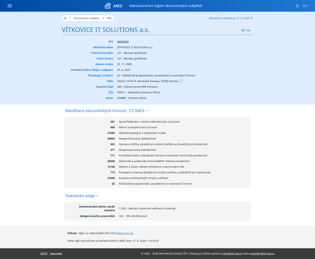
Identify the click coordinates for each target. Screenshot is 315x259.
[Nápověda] (297, 6)
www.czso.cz (124, 233)
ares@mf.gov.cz (232, 253)
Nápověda (56, 253)
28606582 (123, 41)
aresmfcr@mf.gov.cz (262, 253)
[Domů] (65, 18)
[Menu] (9, 6)
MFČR (43, 253)
